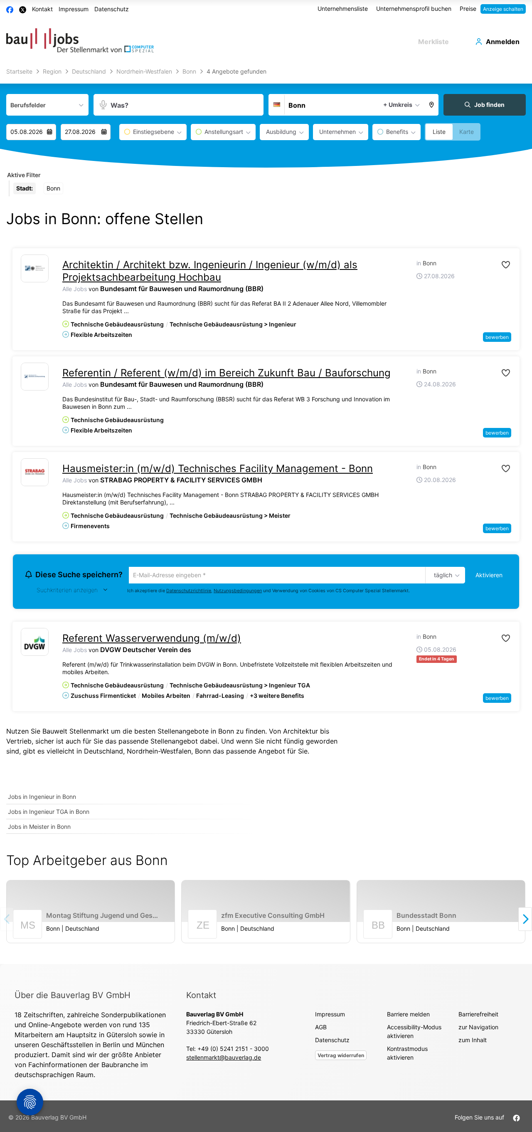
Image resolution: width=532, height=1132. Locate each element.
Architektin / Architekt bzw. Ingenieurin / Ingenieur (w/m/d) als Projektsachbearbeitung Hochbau (209, 271)
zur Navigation (478, 1028)
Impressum (74, 8)
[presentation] (525, 920)
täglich (441, 575)
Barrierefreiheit (478, 1015)
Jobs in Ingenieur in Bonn (42, 797)
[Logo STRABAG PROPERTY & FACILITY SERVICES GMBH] (34, 472)
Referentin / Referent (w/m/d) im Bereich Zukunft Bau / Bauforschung (226, 373)
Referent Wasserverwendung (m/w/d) (151, 639)
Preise (468, 8)
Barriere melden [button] (408, 1015)
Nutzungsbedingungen (238, 591)
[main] (266, 514)
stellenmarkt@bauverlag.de (223, 1058)
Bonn (203, 752)
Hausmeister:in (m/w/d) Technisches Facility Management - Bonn (217, 468)
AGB (321, 1028)
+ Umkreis (397, 104)
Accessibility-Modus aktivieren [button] (414, 1033)
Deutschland (103, 752)
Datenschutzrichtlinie (188, 591)
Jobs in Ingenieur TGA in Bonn (48, 812)
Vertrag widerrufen (341, 1056)
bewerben (497, 337)
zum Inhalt (472, 1041)
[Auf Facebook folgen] (516, 1118)
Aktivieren (488, 574)
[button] (431, 105)
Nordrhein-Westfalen (159, 752)
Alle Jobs (74, 288)
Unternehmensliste (343, 8)
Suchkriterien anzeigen (67, 591)
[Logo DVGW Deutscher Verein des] (34, 643)
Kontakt (42, 8)
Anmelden (503, 41)
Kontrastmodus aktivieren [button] (407, 1054)
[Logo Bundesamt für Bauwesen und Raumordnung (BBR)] (34, 268)
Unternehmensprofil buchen (413, 8)
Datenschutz (111, 8)
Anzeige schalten (503, 9)
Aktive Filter (24, 174)
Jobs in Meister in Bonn (39, 827)
